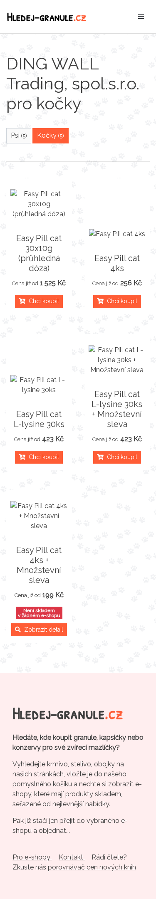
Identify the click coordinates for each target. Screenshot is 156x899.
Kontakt (72, 857)
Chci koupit (42, 301)
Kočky (50, 135)
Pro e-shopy (32, 857)
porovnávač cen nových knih (92, 867)
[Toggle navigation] (141, 17)
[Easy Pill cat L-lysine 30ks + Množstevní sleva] (117, 360)
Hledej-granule (47, 16)
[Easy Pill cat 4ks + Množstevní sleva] (39, 516)
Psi (19, 135)
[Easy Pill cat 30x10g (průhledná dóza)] (39, 204)
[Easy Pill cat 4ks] (117, 234)
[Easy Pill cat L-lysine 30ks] (39, 385)
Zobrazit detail (42, 629)
